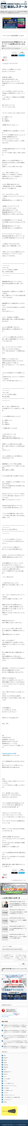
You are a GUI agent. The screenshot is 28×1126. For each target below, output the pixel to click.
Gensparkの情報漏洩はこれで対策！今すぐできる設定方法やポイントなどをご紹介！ (18, 905)
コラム (5, 1076)
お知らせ (6, 1074)
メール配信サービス (8, 1090)
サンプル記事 (7, 1078)
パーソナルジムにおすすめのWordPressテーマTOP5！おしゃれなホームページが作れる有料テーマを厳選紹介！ (15, 1042)
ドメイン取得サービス (9, 1083)
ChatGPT (6, 1057)
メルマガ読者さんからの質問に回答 (12, 1097)
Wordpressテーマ (7, 1071)
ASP (5, 1055)
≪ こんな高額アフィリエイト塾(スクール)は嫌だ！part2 (7, 956)
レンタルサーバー (8, 1099)
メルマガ (6, 1092)
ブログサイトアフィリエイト (10, 1085)
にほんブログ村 (4, 1016)
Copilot (5, 1062)
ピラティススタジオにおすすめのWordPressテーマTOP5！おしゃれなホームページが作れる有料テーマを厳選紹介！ (15, 1037)
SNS (5, 1069)
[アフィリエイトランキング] (9, 1011)
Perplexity (6, 1067)
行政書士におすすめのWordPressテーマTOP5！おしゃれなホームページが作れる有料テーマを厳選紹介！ (15, 1032)
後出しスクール (14, 1124)
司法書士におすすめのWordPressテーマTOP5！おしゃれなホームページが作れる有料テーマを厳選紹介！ (15, 1027)
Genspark (6, 1064)
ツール (5, 1081)
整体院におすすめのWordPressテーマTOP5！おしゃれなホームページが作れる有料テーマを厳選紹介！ (15, 1047)
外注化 (5, 1102)
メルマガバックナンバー (18, 880)
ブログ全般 (6, 1088)
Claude (5, 1060)
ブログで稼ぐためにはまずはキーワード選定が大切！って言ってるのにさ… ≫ (20, 957)
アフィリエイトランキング (7, 1014)
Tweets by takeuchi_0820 (9, 753)
